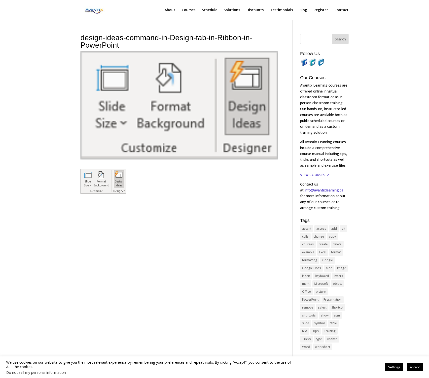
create (323, 244)
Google (327, 260)
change (319, 236)
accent (306, 228)
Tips (315, 331)
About (170, 10)
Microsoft (321, 284)
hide (329, 268)
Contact (341, 10)
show (325, 315)
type (319, 339)
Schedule (209, 10)
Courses (188, 10)
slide (305, 323)
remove (307, 307)
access (321, 228)
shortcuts (309, 315)
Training (330, 331)
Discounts (255, 10)
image (341, 268)
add (334, 228)
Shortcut (337, 307)
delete (337, 244)
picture (321, 291)
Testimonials (281, 10)
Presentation (332, 299)
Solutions (232, 10)
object (337, 284)
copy (332, 236)
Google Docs (311, 268)
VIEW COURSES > (314, 174)
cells (305, 236)
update (332, 339)
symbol (319, 323)
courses (308, 244)
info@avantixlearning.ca (324, 190)
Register (321, 10)
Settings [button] (394, 367)
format (336, 252)
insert (306, 276)
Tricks (306, 339)
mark (305, 284)
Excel (322, 252)
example (308, 252)
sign (337, 315)
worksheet (322, 347)
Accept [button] (415, 367)
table (333, 323)
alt (343, 228)
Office (306, 291)
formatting (309, 260)
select (322, 307)
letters (338, 276)
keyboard (322, 276)
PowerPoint (310, 299)
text (304, 331)
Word (306, 347)
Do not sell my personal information (36, 372)
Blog (303, 10)
